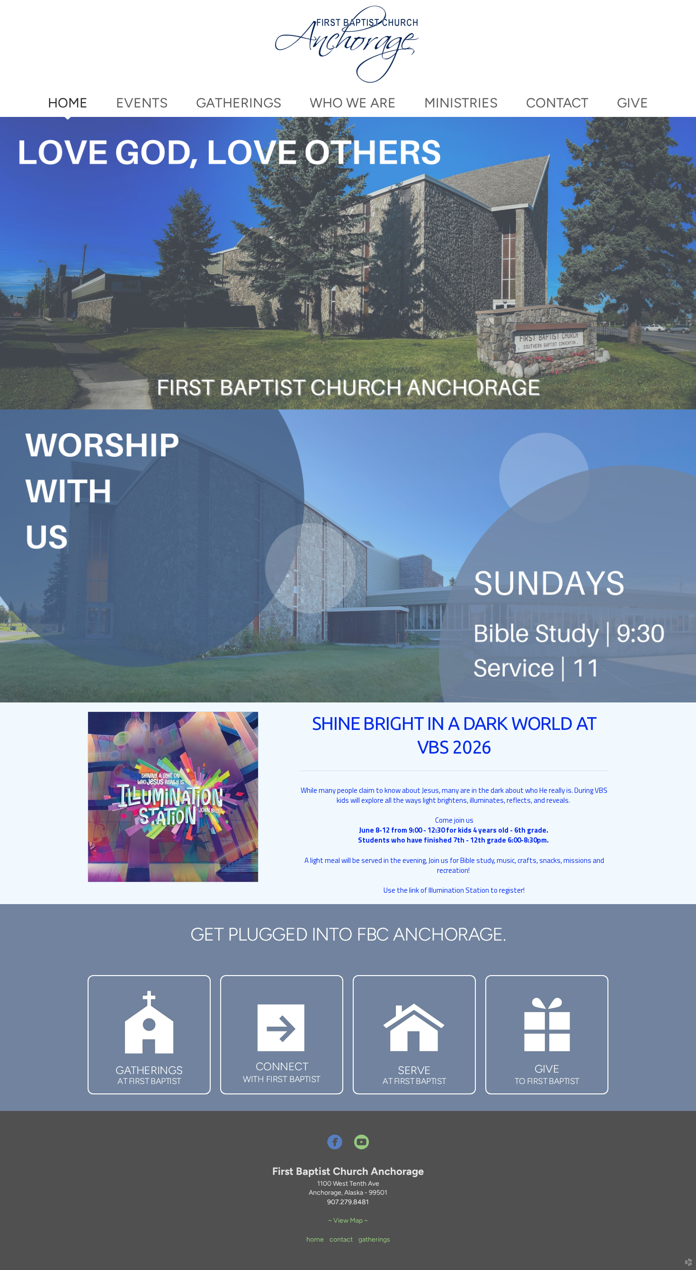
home (315, 1239)
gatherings (374, 1239)
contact (341, 1239)
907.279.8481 (348, 1202)
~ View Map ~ (348, 1221)
